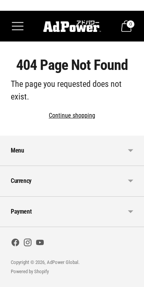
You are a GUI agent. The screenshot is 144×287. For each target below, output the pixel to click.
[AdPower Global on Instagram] (27, 244)
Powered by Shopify (30, 271)
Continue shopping (72, 115)
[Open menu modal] (17, 26)
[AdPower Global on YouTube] (40, 244)
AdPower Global (62, 262)
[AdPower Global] (72, 26)
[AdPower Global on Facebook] (15, 244)
